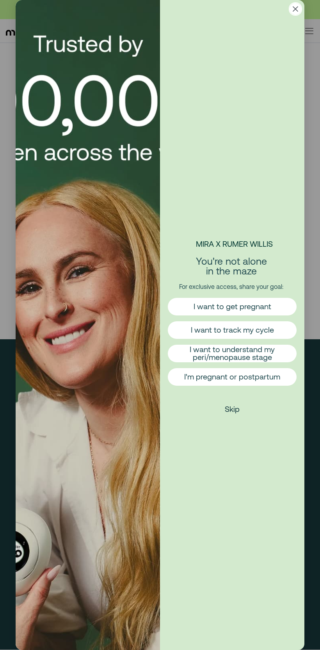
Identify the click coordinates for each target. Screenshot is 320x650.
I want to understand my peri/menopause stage (232, 353)
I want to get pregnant (232, 306)
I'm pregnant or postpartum (232, 376)
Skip (232, 408)
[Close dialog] (295, 9)
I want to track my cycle (232, 329)
